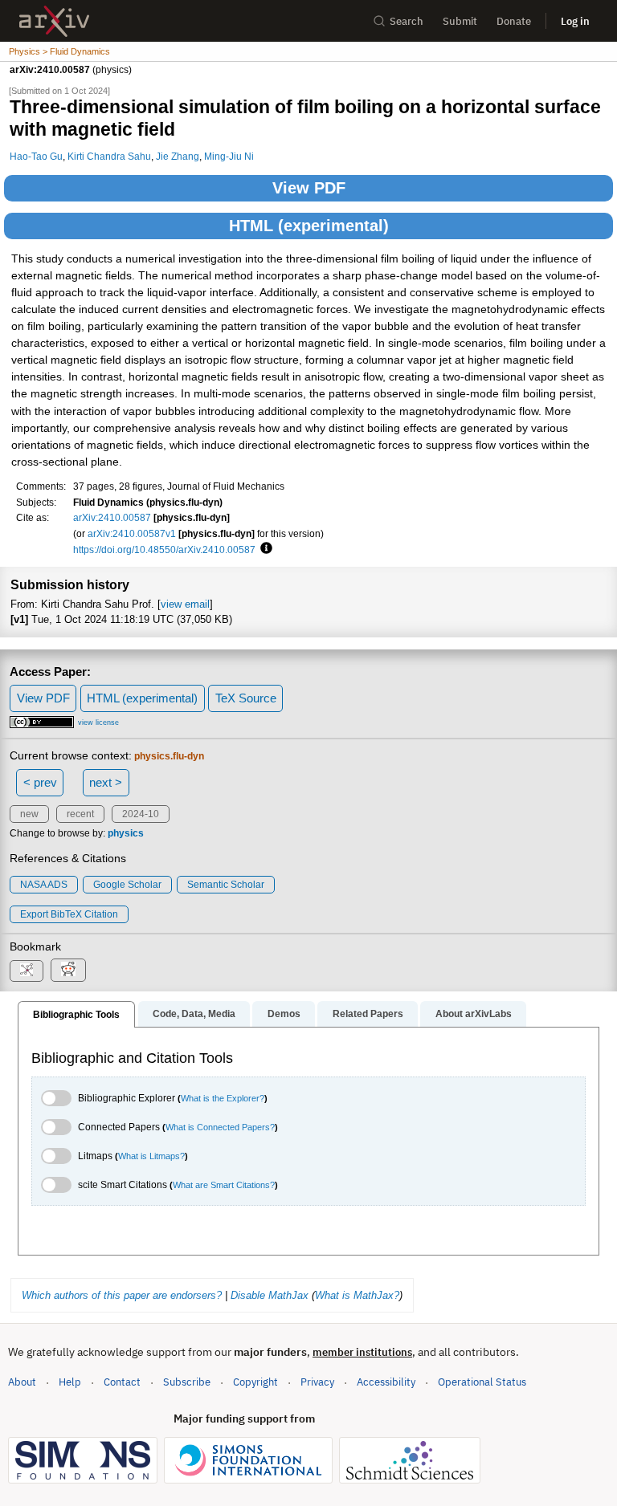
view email (185, 604)
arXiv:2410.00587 (112, 517)
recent (80, 814)
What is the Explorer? (222, 1098)
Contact (122, 1382)
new (29, 814)
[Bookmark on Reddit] (68, 970)
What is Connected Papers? (220, 1127)
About (22, 1382)
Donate (513, 21)
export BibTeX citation (69, 914)
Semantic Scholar (225, 884)
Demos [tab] (284, 1014)
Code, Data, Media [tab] (194, 1014)
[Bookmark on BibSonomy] (26, 971)
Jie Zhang (177, 156)
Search (406, 21)
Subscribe (186, 1382)
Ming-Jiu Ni (229, 156)
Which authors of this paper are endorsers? (122, 1295)
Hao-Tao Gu (36, 156)
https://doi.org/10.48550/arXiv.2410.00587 (164, 549)
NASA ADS (43, 884)
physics (126, 833)
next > (105, 782)
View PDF (308, 188)
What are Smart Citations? (224, 1185)
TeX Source (245, 698)
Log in (575, 21)
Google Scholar (127, 884)
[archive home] (54, 21)
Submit (460, 21)
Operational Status (482, 1381)
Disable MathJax (269, 1295)
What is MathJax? (357, 1295)
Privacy (317, 1382)
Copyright (255, 1382)
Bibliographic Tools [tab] (76, 1014)
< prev (40, 782)
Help (70, 1382)
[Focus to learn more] (263, 549)
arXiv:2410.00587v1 (132, 533)
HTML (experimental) (309, 225)
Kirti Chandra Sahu (109, 156)
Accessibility (386, 1382)
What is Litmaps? (151, 1156)
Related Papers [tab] (368, 1014)
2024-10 (140, 814)
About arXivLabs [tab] (473, 1014)
